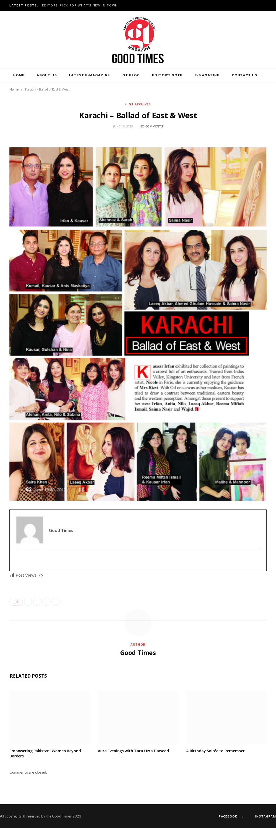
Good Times (138, 652)
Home (19, 75)
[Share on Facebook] (28, 602)
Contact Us (244, 75)
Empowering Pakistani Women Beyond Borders (45, 753)
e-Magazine (207, 75)
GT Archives (140, 104)
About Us (47, 75)
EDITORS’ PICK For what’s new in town (80, 5)
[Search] (138, 89)
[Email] (55, 602)
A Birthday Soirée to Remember (215, 750)
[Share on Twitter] (37, 602)
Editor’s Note (167, 75)
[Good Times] (138, 39)
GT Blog (131, 75)
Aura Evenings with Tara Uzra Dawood (133, 750)
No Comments (151, 126)
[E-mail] (19, 560)
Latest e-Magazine (89, 75)
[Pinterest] (46, 602)
